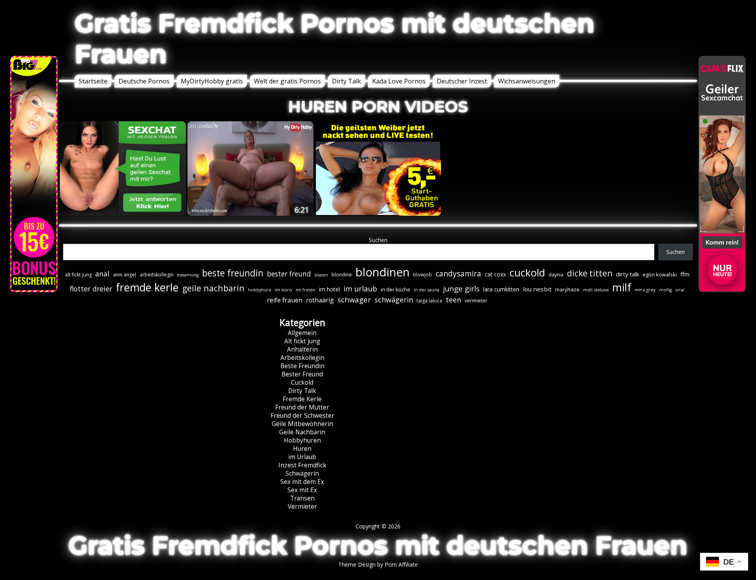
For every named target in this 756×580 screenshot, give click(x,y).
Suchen (378, 240)
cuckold (527, 272)
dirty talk (627, 274)
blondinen (383, 272)
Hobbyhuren (302, 440)
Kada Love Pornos (399, 81)
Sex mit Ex (302, 490)
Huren (302, 449)
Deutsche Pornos (144, 81)
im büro (283, 290)
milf (621, 287)
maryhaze (567, 289)
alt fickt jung (78, 274)
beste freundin (232, 273)
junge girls (461, 289)
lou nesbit (537, 289)
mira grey (645, 290)
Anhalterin (302, 349)
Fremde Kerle (302, 399)
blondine (342, 274)
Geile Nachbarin (302, 432)
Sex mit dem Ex (302, 482)
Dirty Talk (346, 81)
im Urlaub (302, 457)
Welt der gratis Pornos (287, 81)
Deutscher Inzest (462, 81)
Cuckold (302, 382)
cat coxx (495, 274)
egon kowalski (660, 274)
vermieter (476, 300)
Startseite (93, 81)
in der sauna (426, 290)
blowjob (422, 274)
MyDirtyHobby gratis (212, 81)
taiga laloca (429, 300)
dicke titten (589, 273)
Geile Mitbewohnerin (302, 424)
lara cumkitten (501, 289)
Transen (302, 498)
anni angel (124, 274)
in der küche (395, 289)
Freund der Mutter (302, 407)
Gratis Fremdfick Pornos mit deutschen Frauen (335, 38)
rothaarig (320, 300)
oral (679, 290)
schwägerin (393, 299)
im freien (305, 290)
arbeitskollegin (157, 274)
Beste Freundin (302, 366)
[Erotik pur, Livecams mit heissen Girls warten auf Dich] (378, 213)
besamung (187, 275)
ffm (684, 274)
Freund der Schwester (302, 415)
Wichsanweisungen (526, 81)
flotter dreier (91, 288)
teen (453, 299)
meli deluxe (596, 290)
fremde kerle (147, 287)
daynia (555, 274)
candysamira (458, 274)
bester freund (289, 273)
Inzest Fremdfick (302, 465)
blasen (321, 275)
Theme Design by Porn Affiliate (378, 564)
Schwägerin (302, 473)
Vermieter (302, 506)
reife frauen (284, 300)
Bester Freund (302, 374)
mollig (665, 290)
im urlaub (360, 288)
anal (102, 273)
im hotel (329, 289)
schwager (354, 299)
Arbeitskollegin (302, 358)
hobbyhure (259, 290)
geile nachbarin (213, 288)
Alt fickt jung (302, 341)
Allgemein (302, 333)
